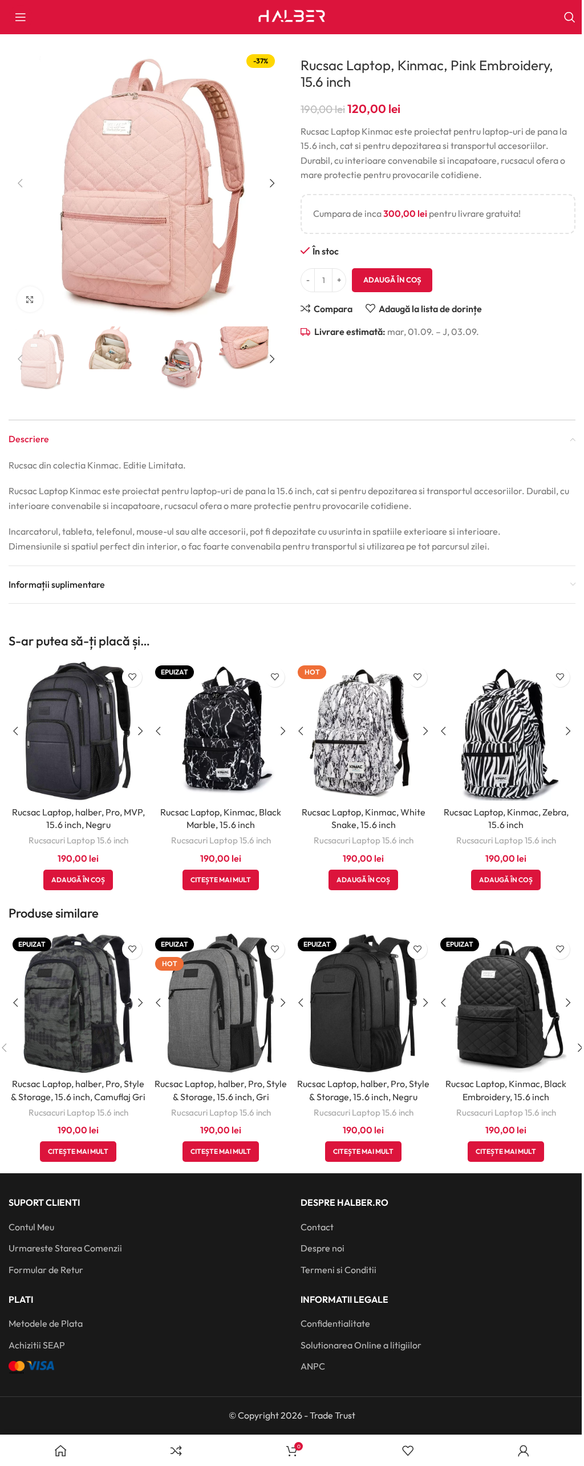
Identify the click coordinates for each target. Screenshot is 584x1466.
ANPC (313, 1366)
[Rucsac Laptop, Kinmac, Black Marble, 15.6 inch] (220, 731)
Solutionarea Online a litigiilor (361, 1345)
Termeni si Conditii (338, 1269)
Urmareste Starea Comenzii (65, 1248)
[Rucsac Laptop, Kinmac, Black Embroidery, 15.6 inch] (505, 1003)
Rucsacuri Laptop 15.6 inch (78, 840)
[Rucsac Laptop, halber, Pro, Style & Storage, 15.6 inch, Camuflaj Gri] (78, 1003)
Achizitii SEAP (37, 1345)
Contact (317, 1227)
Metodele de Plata (46, 1323)
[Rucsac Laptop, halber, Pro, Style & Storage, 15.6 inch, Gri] (220, 1003)
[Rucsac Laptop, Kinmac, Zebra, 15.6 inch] (505, 731)
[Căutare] (569, 17)
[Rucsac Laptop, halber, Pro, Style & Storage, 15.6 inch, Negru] (363, 1003)
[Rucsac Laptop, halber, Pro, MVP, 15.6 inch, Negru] (78, 731)
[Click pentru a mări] (30, 299)
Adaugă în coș (392, 279)
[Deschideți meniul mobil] (20, 17)
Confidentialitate (335, 1323)
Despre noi (322, 1248)
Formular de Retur (46, 1269)
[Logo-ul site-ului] (292, 16)
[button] (20, 183)
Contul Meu (31, 1227)
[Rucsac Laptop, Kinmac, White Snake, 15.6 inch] (363, 731)
